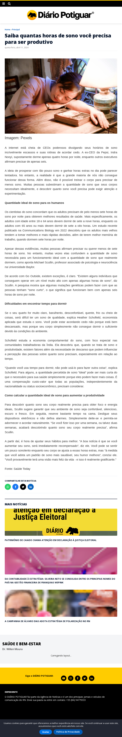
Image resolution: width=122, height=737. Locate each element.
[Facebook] (77, 678)
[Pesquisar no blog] (9, 3)
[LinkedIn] (91, 678)
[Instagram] (70, 678)
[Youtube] (63, 678)
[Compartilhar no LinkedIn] (31, 487)
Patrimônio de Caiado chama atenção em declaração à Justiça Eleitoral (51, 540)
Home (7, 29)
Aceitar (45, 732)
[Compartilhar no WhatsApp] (8, 487)
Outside (35, 276)
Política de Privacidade (68, 731)
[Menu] (3, 3)
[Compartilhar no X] (23, 487)
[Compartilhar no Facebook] (15, 487)
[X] (84, 678)
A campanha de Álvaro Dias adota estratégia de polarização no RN (47, 621)
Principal (16, 29)
